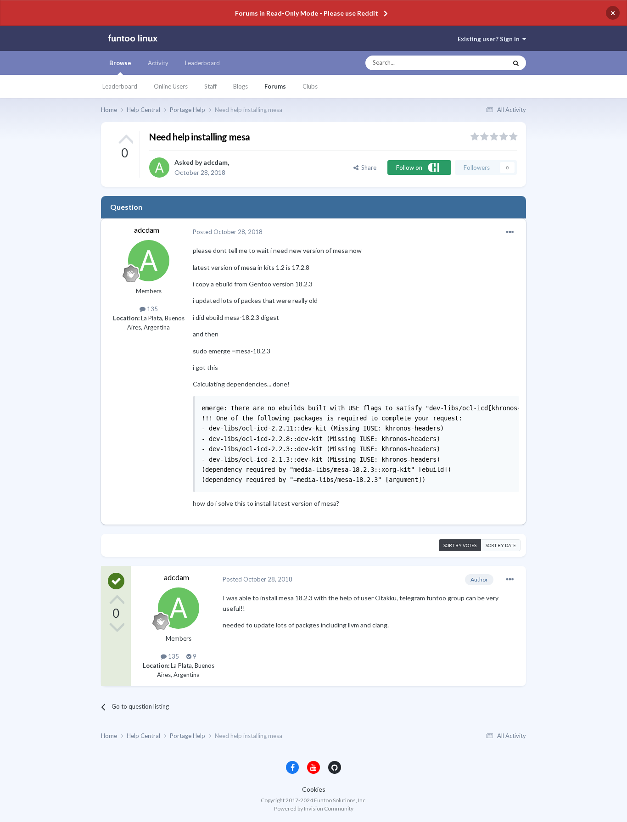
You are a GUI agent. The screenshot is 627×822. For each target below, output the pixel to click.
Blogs (240, 86)
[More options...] (510, 232)
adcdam (215, 162)
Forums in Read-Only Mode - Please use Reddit (306, 13)
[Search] (516, 63)
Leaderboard (119, 86)
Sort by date (501, 545)
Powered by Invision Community (313, 808)
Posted (228, 231)
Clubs (310, 86)
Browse (120, 63)
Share (367, 167)
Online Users (171, 86)
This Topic (485, 63)
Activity (158, 63)
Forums (275, 86)
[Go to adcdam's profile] (159, 167)
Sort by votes (459, 545)
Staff (210, 86)
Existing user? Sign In (490, 39)
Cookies (313, 789)
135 (152, 309)
